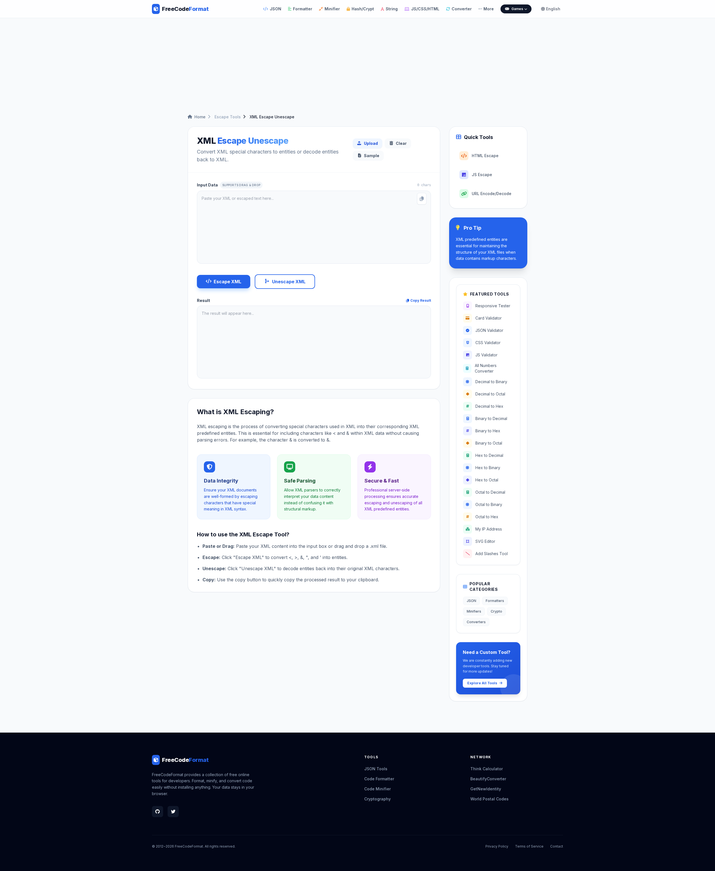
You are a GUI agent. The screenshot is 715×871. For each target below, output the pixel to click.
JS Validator (486, 354)
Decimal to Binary (491, 381)
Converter (462, 8)
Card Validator (488, 318)
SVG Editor (485, 541)
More (488, 8)
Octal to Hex (486, 516)
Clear (401, 143)
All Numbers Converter (486, 368)
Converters (476, 622)
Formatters (495, 601)
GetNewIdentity (485, 788)
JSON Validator (489, 330)
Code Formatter (379, 778)
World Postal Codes (489, 798)
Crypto (496, 611)
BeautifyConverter (488, 778)
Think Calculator (486, 768)
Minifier (332, 8)
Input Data (228, 185)
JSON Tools (375, 768)
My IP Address (488, 529)
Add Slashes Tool (491, 553)
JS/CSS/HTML (425, 8)
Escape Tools (227, 116)
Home (200, 116)
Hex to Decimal (489, 455)
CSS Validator (487, 342)
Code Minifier (377, 788)
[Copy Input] (421, 199)
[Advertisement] (357, 62)
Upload (371, 143)
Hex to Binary (487, 467)
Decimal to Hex (489, 406)
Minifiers (474, 611)
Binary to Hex (487, 430)
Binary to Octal (488, 443)
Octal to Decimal (490, 492)
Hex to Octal (486, 480)
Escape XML (227, 281)
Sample (371, 155)
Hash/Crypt (363, 8)
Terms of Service (529, 846)
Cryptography (377, 798)
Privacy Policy (496, 846)
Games (517, 9)
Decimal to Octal (490, 394)
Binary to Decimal (491, 418)
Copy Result (420, 300)
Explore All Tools (482, 683)
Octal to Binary (488, 504)
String (392, 8)
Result (203, 300)
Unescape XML (289, 281)
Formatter (302, 8)
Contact (556, 846)
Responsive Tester (492, 305)
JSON (275, 8)
